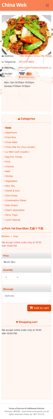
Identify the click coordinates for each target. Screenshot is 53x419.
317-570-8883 (26, 61)
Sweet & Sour (12, 190)
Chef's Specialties (14, 210)
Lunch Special (12, 219)
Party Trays (11, 214)
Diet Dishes (11, 195)
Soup (8, 127)
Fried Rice (10, 137)
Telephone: (10, 62)
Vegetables (11, 181)
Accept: (8, 73)
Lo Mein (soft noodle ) (17, 151)
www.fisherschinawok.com (34, 411)
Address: (9, 56)
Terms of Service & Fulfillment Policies (26, 408)
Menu (7, 236)
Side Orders (11, 205)
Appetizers (11, 132)
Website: (8, 67)
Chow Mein (11, 142)
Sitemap (8, 411)
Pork (7, 161)
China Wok (14, 4)
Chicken (9, 166)
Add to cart (41, 308)
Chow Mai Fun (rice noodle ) (20, 147)
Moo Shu (10, 185)
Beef (7, 171)
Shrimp (9, 176)
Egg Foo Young (13, 156)
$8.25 (9, 262)
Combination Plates (15, 200)
